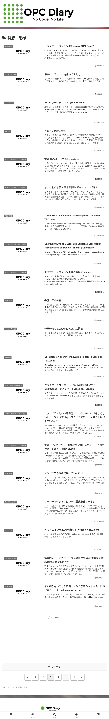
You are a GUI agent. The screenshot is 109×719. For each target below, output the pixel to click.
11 (74, 677)
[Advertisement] (54, 639)
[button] (100, 483)
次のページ (54, 666)
